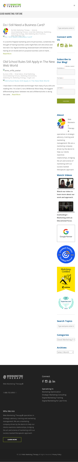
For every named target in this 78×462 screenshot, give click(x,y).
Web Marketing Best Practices (35, 34)
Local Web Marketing (36, 32)
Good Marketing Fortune (19, 32)
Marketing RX (7, 78)
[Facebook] (58, 45)
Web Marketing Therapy (21, 30)
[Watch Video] (66, 188)
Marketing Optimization (51, 392)
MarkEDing (47, 32)
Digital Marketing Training (52, 398)
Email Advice (19, 74)
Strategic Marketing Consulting (54, 395)
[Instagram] (61, 45)
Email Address (61, 68)
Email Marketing (29, 74)
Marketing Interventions (29, 76)
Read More (7, 54)
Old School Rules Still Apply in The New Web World (29, 63)
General (34, 30)
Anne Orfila (8, 74)
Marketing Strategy (17, 34)
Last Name (60, 88)
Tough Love (31, 78)
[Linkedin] (70, 45)
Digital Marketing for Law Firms (54, 401)
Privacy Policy (56, 454)
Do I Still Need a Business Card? (24, 25)
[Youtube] (66, 45)
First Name (60, 78)
